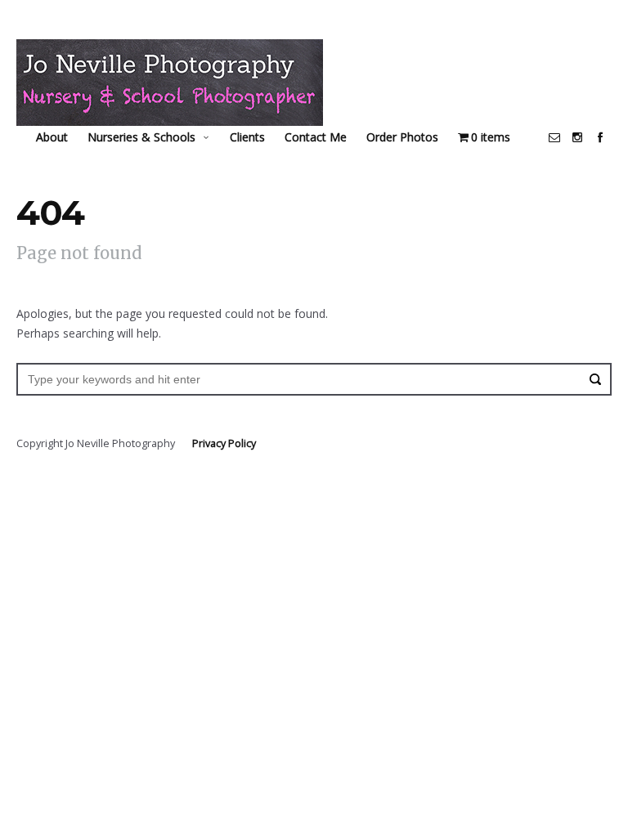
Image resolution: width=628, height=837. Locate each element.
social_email (554, 137)
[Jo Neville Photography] (169, 82)
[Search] (595, 379)
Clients (247, 137)
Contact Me (316, 137)
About (52, 137)
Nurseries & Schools (141, 137)
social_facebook (600, 137)
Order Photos (402, 137)
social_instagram (577, 137)
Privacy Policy (224, 443)
